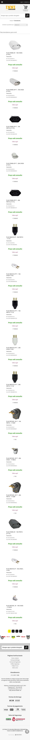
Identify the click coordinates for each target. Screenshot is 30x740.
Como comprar (15, 658)
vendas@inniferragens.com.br (15, 688)
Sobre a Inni (15, 667)
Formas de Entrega (15, 660)
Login (21, 2)
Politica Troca (15, 666)
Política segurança (15, 664)
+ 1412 (15, 439)
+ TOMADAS (15, 71)
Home (11, 20)
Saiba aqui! (15, 68)
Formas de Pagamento (15, 662)
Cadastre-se (27, 2)
